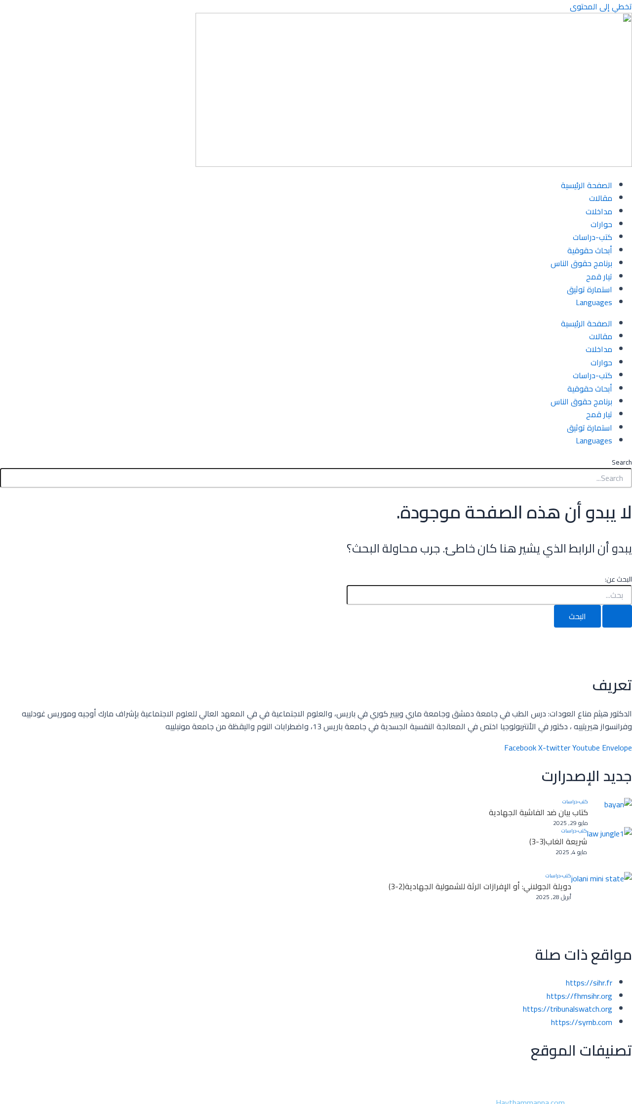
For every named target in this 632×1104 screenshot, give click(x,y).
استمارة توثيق (589, 289)
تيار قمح (599, 276)
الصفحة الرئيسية (586, 185)
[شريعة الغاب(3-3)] (609, 849)
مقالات (600, 198)
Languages (594, 302)
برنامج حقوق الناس (581, 263)
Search (622, 462)
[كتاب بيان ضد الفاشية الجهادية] (610, 812)
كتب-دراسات (592, 237)
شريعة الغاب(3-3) (558, 841)
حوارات (601, 224)
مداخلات (599, 211)
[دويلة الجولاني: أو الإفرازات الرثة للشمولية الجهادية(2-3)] (601, 902)
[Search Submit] (617, 616)
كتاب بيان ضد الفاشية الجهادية (538, 812)
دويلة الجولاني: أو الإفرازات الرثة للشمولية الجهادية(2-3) (480, 886)
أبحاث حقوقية (589, 250)
